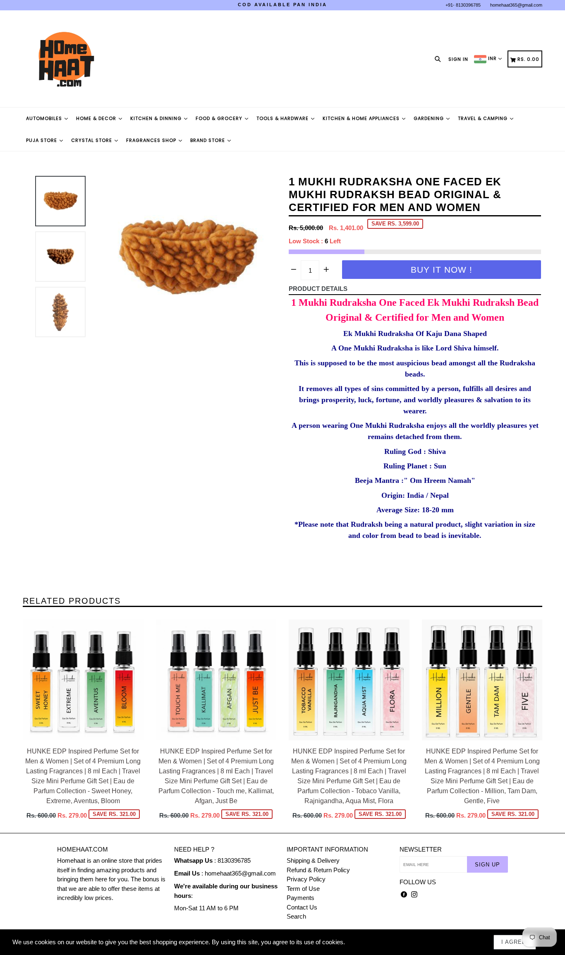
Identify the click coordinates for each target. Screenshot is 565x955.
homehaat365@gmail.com (516, 4)
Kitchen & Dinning (156, 118)
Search (296, 916)
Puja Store (42, 140)
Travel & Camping (483, 118)
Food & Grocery (220, 118)
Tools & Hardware (283, 118)
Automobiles (45, 118)
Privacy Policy (306, 879)
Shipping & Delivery (313, 860)
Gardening (429, 118)
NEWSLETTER (421, 849)
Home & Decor (97, 118)
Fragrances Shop (152, 140)
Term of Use (303, 888)
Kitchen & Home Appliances (362, 118)
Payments (300, 897)
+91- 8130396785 (463, 4)
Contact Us (302, 907)
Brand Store (208, 140)
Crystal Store (92, 140)
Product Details (318, 288)
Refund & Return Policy (318, 869)
